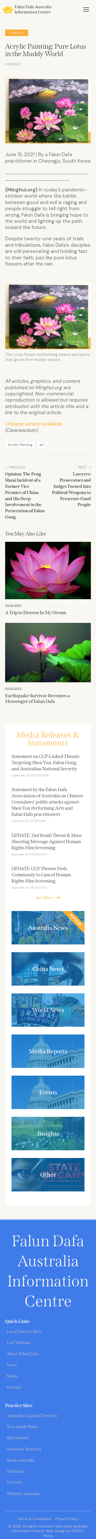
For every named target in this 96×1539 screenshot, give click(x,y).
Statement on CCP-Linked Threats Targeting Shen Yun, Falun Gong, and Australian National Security (46, 763)
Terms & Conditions (34, 1518)
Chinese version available (33, 424)
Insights (16, 32)
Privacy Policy (66, 1518)
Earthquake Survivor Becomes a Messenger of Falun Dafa (37, 698)
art (41, 445)
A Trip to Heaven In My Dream (35, 612)
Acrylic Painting (20, 445)
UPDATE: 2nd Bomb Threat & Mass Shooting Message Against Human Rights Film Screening (47, 842)
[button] (86, 9)
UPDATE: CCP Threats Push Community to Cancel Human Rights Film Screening (41, 875)
